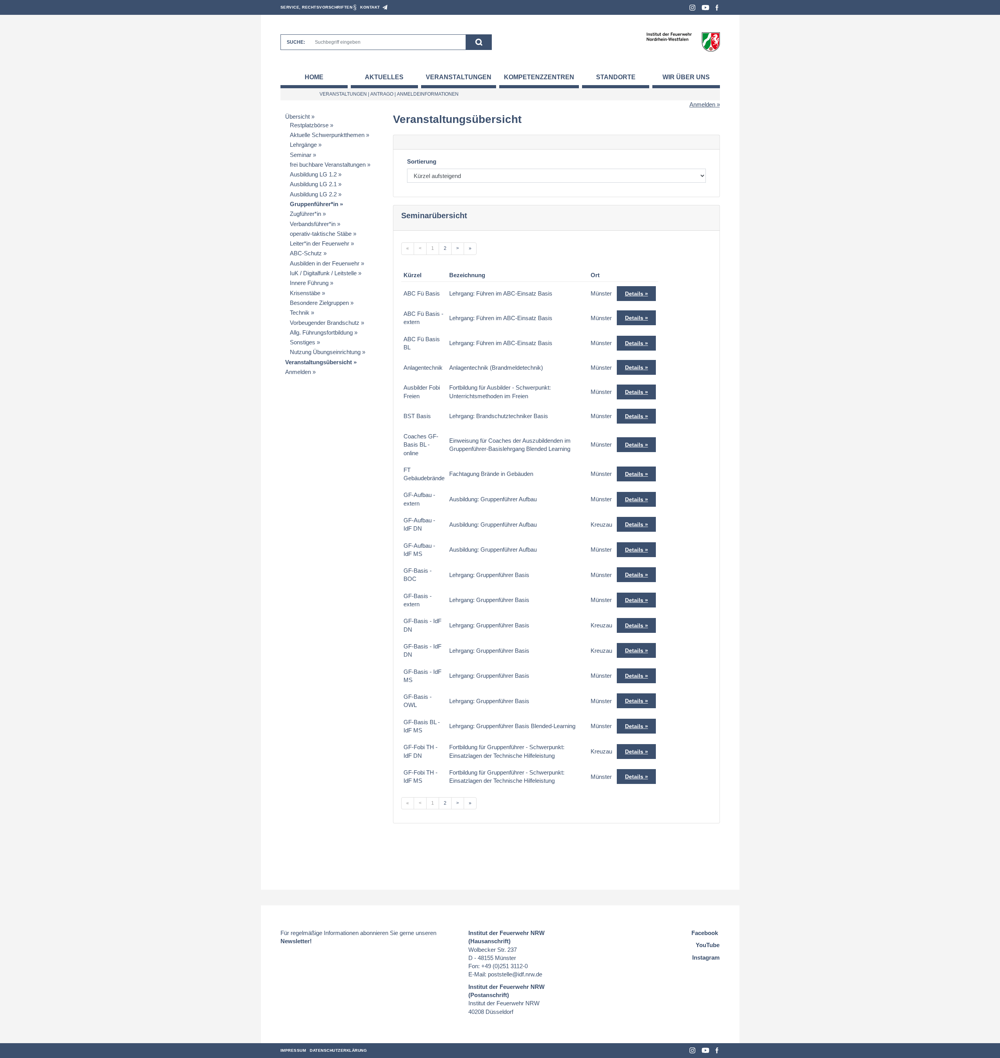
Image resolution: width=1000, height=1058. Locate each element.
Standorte (616, 77)
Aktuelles (384, 77)
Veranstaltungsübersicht (318, 362)
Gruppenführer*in (314, 204)
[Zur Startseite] (683, 41)
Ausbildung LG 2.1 (313, 184)
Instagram (692, 8)
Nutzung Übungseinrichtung (325, 352)
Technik (299, 312)
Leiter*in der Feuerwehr (319, 243)
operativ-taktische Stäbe (321, 233)
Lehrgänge (303, 144)
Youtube (705, 8)
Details (634, 293)
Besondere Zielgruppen (319, 302)
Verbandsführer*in (313, 224)
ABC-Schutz (306, 253)
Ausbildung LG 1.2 (313, 174)
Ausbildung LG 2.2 (313, 194)
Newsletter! (296, 941)
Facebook (717, 8)
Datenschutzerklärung (338, 1050)
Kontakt (370, 7)
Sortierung (421, 161)
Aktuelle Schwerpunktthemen (327, 135)
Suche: (296, 42)
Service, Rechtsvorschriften (316, 7)
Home (314, 77)
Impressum (293, 1050)
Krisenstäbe (305, 293)
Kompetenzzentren (539, 77)
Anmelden (702, 104)
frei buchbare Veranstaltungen (328, 164)
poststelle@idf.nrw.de (515, 974)
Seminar (300, 154)
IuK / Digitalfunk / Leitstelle (323, 273)
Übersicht (297, 116)
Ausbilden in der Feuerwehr (324, 263)
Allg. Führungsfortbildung (321, 332)
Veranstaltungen (458, 77)
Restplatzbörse (309, 125)
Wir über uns (686, 77)
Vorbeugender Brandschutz (324, 322)
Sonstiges (302, 342)
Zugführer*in (305, 213)
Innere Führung (309, 283)
